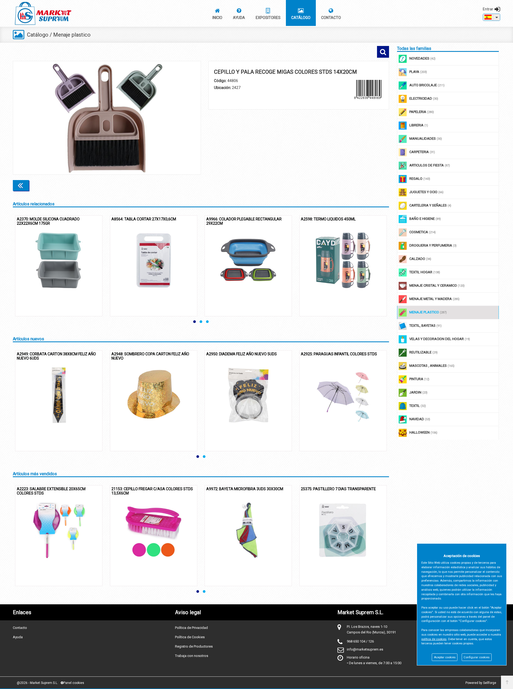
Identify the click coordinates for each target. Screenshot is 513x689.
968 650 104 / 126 (360, 641)
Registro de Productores (194, 646)
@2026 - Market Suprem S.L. (37, 683)
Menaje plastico (72, 35)
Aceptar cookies (445, 657)
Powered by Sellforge (480, 683)
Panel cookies (73, 683)
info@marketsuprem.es (365, 649)
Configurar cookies (476, 657)
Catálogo (37, 35)
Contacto (20, 628)
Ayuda (18, 637)
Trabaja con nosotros (191, 656)
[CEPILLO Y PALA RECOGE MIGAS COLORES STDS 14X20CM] (107, 118)
